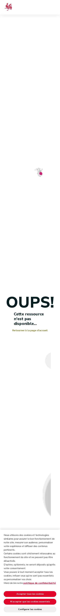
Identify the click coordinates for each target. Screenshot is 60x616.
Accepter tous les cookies (30, 593)
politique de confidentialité (39, 583)
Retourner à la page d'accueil (30, 330)
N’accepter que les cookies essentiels (30, 601)
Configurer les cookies (30, 609)
